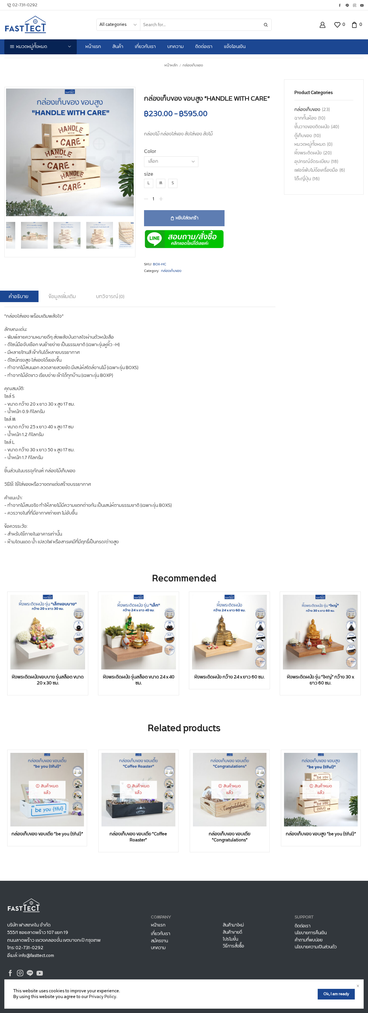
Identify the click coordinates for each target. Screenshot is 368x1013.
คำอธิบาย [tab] (18, 296)
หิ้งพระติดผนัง (308, 153)
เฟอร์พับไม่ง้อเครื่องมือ (316, 170)
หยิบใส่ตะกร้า (187, 218)
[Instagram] (354, 6)
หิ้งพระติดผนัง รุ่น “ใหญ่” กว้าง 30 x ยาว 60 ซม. (320, 680)
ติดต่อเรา (203, 47)
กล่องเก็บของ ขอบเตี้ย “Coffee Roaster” (138, 837)
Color (150, 151)
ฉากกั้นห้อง (305, 118)
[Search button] (265, 24)
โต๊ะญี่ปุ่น (302, 179)
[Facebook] (340, 6)
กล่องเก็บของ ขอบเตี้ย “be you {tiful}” (47, 834)
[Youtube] (362, 6)
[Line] (347, 6)
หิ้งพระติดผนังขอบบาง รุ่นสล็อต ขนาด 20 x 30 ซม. (48, 680)
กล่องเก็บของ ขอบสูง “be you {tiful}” (321, 834)
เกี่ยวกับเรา (145, 47)
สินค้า (117, 47)
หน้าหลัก (171, 65)
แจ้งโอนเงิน (235, 47)
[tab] (62, 297)
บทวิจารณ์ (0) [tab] (110, 296)
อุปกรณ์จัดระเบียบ (311, 161)
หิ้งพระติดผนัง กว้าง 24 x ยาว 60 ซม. (229, 677)
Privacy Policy (102, 997)
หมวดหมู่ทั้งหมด (309, 144)
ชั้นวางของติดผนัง (311, 127)
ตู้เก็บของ (303, 135)
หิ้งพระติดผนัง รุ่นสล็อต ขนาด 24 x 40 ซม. (139, 680)
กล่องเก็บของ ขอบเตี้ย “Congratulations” (229, 837)
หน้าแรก (93, 47)
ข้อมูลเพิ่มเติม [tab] (62, 296)
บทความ (175, 47)
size (148, 174)
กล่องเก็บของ (193, 65)
